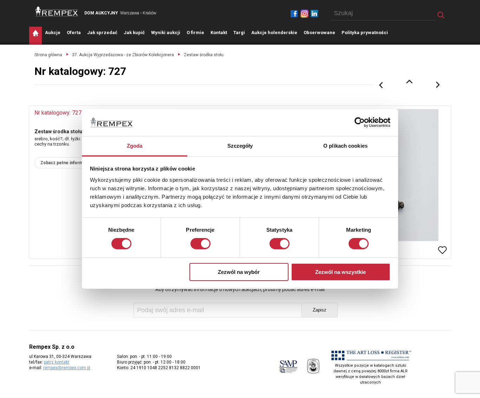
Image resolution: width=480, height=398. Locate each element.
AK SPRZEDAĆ (102, 32)
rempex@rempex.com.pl (66, 367)
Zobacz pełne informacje (65, 162)
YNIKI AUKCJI (165, 32)
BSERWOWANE (319, 32)
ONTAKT (218, 32)
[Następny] (438, 85)
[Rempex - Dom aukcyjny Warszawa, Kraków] (56, 11)
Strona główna (48, 54)
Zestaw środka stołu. (204, 54)
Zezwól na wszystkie (340, 272)
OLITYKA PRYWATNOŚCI (365, 32)
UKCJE (52, 32)
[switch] (200, 243)
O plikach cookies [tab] (345, 146)
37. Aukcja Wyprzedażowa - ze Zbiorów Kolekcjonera (123, 54)
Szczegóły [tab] (240, 146)
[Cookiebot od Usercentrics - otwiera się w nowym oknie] (359, 122)
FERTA (74, 32)
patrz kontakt (56, 362)
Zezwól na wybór (239, 272)
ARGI (239, 32)
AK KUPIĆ (134, 32)
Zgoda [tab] (135, 146)
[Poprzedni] (381, 85)
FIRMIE (195, 32)
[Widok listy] (409, 81)
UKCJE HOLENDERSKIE (274, 32)
